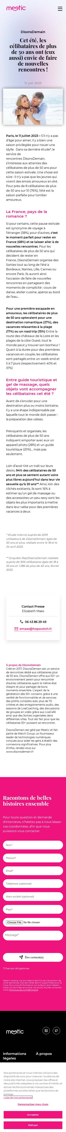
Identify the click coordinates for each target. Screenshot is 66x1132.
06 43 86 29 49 (35, 622)
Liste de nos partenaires (18, 1097)
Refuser (33, 1125)
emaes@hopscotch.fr (36, 629)
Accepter (33, 1114)
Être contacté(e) (34, 957)
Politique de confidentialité (23, 990)
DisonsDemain (33, 32)
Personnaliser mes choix (33, 1104)
